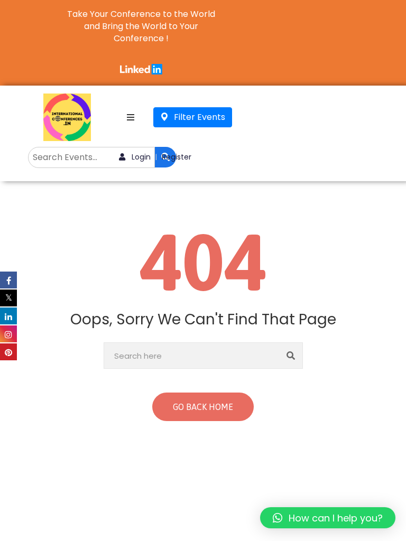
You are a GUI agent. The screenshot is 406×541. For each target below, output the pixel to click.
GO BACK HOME (203, 407)
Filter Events (198, 117)
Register (176, 157)
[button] (327, 517)
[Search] (291, 355)
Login (140, 157)
